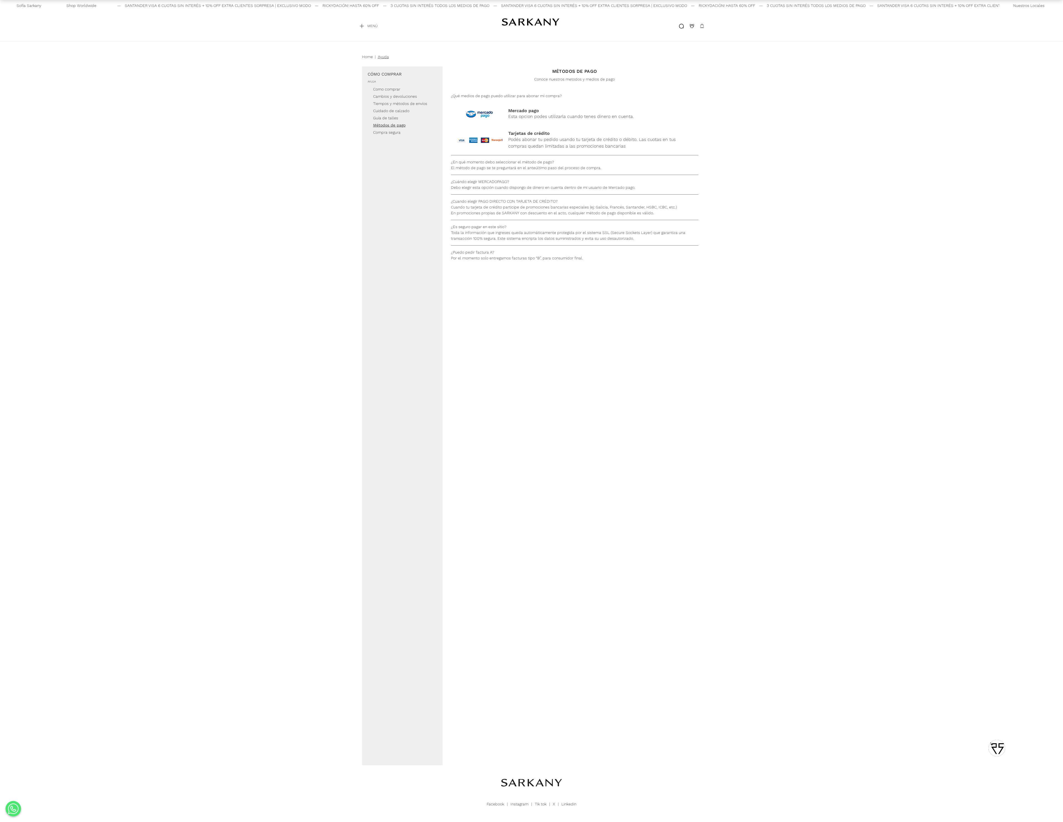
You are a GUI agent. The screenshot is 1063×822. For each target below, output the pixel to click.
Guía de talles (385, 118)
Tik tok (540, 804)
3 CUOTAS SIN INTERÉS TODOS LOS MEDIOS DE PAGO (407, 5)
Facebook (495, 804)
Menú (372, 26)
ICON (681, 26)
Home (367, 57)
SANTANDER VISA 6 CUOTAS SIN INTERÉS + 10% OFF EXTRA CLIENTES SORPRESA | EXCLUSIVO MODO (185, 5)
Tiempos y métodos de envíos (400, 103)
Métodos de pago (389, 125)
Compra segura (387, 132)
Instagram (519, 804)
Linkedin (568, 804)
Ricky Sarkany (531, 26)
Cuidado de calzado (391, 111)
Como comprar (386, 89)
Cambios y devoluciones (395, 96)
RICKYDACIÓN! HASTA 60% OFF (318, 5)
